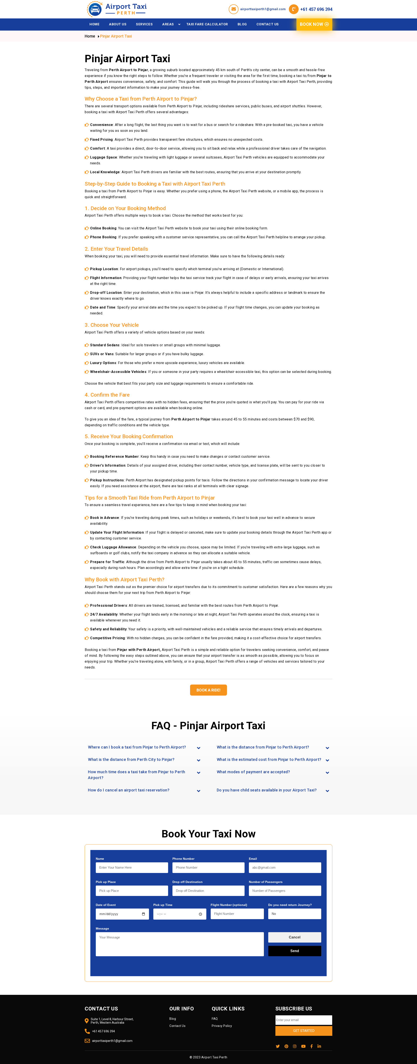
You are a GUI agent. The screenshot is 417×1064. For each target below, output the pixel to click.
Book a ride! (208, 690)
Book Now (312, 24)
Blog (242, 24)
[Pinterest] (286, 1046)
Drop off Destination (187, 882)
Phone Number (183, 858)
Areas (168, 24)
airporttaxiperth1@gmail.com (263, 9)
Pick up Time (162, 905)
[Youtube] (303, 1046)
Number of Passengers (266, 882)
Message (102, 928)
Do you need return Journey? (290, 905)
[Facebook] (311, 1046)
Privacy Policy (222, 1026)
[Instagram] (294, 1046)
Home (94, 24)
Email (253, 858)
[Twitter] (278, 1046)
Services (144, 24)
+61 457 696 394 (316, 9)
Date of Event (106, 905)
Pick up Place (106, 882)
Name (100, 858)
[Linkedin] (319, 1046)
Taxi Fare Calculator (207, 24)
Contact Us (267, 24)
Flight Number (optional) (229, 905)
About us (117, 24)
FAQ (215, 1018)
